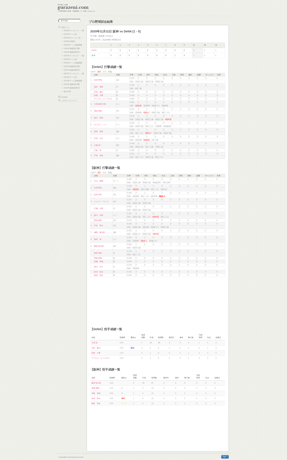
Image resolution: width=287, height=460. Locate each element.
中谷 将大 (98, 225)
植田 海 (97, 239)
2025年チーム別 (70, 59)
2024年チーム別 (70, 77)
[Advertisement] (158, 299)
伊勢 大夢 (98, 95)
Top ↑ (225, 457)
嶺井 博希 (98, 87)
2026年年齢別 (69, 41)
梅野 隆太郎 (99, 232)
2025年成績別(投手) (72, 70)
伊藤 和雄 (98, 261)
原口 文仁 (98, 267)
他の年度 (67, 91)
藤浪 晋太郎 (99, 246)
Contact (64, 97)
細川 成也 (98, 118)
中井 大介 (98, 138)
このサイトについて (69, 101)
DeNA (94, 50)
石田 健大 (98, 92)
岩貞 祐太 (98, 272)
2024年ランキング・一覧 (74, 74)
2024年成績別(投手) (72, 88)
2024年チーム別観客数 (73, 81)
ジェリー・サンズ (101, 201)
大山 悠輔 (98, 181)
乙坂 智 (97, 150)
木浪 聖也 (98, 188)
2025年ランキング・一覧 (74, 56)
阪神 (93, 55)
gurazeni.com (73, 7)
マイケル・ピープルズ (103, 99)
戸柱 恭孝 (98, 155)
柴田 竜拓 (98, 131)
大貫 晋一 (98, 145)
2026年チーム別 (70, 34)
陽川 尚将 (98, 215)
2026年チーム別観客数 (73, 45)
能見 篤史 (98, 275)
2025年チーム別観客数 (73, 63)
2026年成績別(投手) (72, 52)
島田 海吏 (98, 253)
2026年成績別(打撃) (72, 48)
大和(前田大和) (100, 104)
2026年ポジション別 (72, 38)
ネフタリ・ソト (100, 125)
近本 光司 (98, 195)
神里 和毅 (98, 111)
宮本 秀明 (98, 80)
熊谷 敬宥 (98, 220)
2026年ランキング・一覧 (74, 31)
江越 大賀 (98, 208)
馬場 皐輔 (98, 258)
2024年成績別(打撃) (72, 84)
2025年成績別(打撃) (72, 66)
